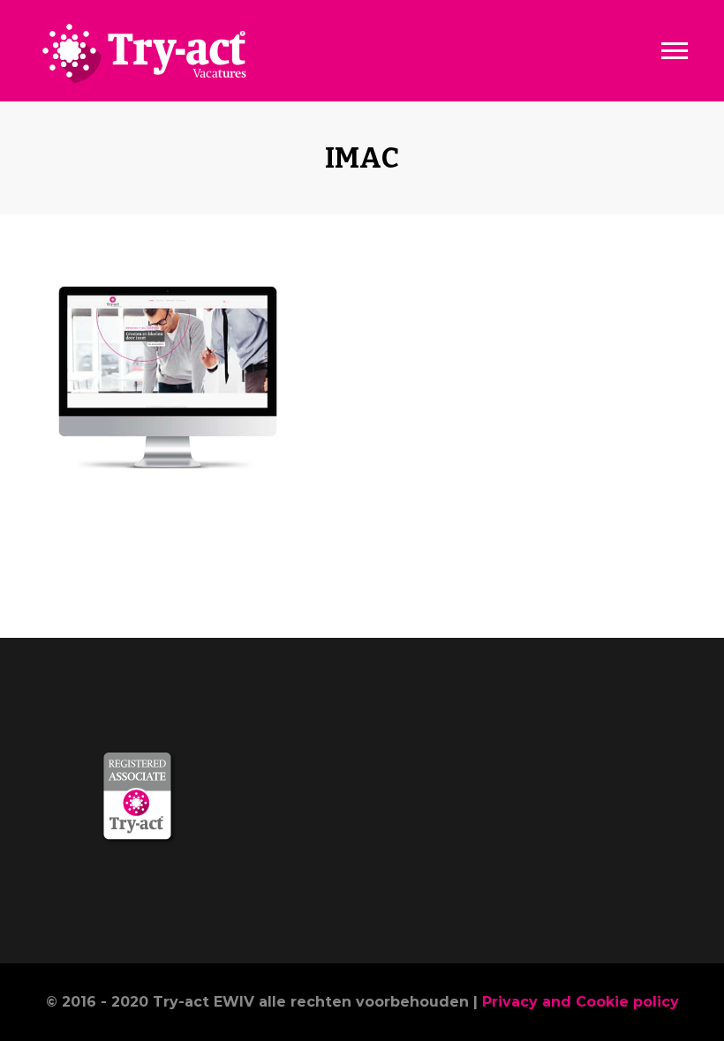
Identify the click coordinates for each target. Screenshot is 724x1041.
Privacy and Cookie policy (580, 1001)
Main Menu (674, 51)
